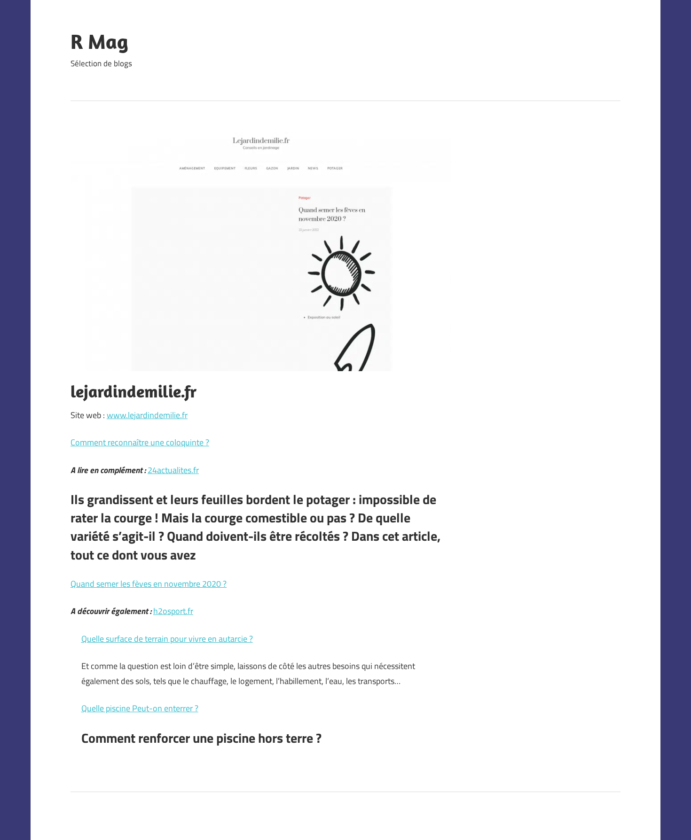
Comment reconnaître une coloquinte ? (140, 442)
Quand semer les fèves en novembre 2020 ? (149, 583)
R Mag (99, 41)
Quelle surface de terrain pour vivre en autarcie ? (167, 638)
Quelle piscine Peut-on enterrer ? (139, 708)
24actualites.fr (173, 470)
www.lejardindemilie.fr (147, 415)
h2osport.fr (173, 611)
